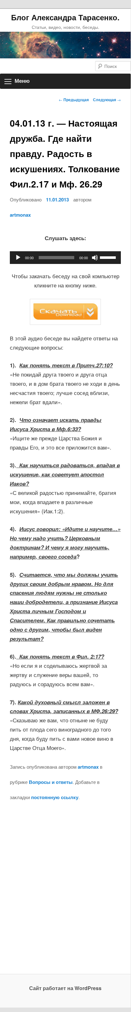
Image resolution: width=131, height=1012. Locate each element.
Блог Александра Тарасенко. (65, 17)
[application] (65, 257)
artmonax (20, 214)
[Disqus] (65, 893)
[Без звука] (95, 257)
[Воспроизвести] (18, 257)
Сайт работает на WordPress (65, 988)
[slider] (109, 257)
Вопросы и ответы (51, 782)
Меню (22, 81)
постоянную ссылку (54, 797)
